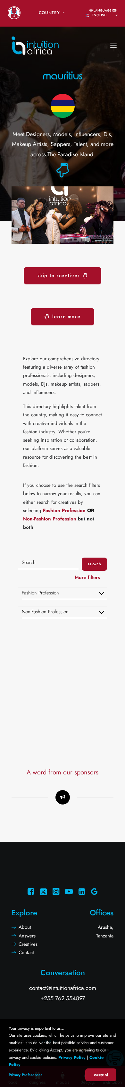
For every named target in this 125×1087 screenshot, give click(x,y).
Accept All (101, 1075)
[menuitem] (14, 12)
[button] (62, 174)
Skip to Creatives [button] (59, 276)
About (25, 927)
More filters (88, 577)
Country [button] (49, 13)
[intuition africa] (35, 36)
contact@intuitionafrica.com (62, 988)
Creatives (28, 944)
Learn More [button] (66, 317)
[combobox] (62, 593)
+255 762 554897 (62, 998)
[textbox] (64, 593)
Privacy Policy (72, 1057)
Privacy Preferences (25, 1075)
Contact (26, 952)
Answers (27, 935)
